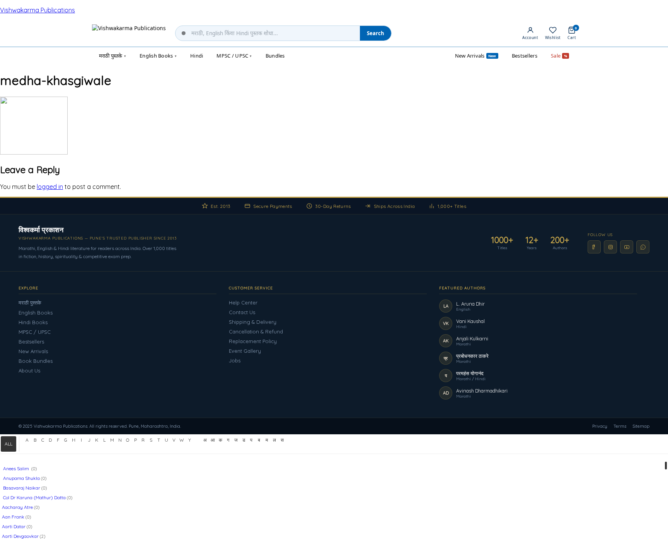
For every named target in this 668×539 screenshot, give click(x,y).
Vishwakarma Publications (37, 10)
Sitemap (640, 426)
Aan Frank (13, 517)
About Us (29, 370)
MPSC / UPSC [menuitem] (234, 55)
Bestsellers (31, 341)
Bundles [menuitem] (275, 55)
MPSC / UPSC (35, 332)
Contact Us (242, 312)
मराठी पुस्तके (30, 302)
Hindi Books (33, 322)
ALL (8, 444)
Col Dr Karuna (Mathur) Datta (34, 497)
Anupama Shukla (21, 478)
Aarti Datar (14, 526)
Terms (619, 426)
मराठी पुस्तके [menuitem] (112, 55)
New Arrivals (33, 351)
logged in (50, 186)
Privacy (599, 426)
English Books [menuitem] (158, 55)
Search (375, 33)
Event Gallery (245, 351)
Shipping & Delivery (252, 322)
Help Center (243, 302)
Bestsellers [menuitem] (524, 55)
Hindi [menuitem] (196, 55)
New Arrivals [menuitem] (475, 55)
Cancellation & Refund (256, 331)
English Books (36, 312)
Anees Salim (16, 468)
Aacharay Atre (17, 507)
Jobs (234, 360)
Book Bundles (36, 361)
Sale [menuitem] (559, 55)
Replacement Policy (253, 341)
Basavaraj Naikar (21, 488)
